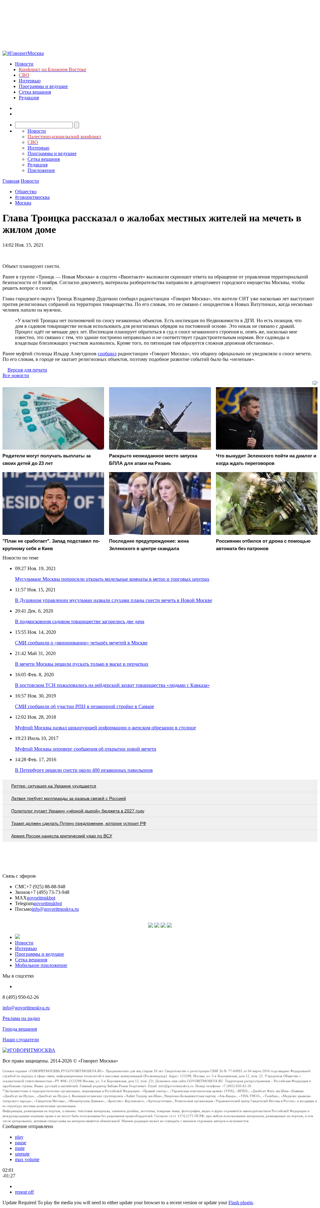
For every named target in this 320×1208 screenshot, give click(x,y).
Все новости (15, 375)
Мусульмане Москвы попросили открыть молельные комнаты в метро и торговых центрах (112, 579)
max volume (27, 1159)
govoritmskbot (41, 897)
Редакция (29, 97)
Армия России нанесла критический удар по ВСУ (61, 835)
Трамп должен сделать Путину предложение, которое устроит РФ (78, 823)
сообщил (107, 353)
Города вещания (19, 1029)
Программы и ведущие (43, 86)
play (19, 1137)
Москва (23, 202)
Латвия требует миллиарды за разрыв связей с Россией (68, 798)
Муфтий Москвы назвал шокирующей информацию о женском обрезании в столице (105, 727)
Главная (10, 181)
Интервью (30, 80)
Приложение (41, 170)
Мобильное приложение (41, 965)
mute (20, 1148)
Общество (26, 191)
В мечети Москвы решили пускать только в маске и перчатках (81, 664)
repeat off (24, 1192)
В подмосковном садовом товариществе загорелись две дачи (79, 621)
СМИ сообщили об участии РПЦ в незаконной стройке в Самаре (84, 706)
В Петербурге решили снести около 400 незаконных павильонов (84, 770)
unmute (22, 1153)
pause (20, 1142)
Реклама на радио (21, 1018)
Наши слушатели (20, 1039)
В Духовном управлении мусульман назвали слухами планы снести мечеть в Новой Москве (113, 600)
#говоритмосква (32, 197)
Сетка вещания (35, 92)
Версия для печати (27, 369)
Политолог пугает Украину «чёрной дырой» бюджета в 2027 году (77, 810)
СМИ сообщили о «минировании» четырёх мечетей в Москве (81, 642)
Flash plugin (240, 1202)
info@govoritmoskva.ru (55, 909)
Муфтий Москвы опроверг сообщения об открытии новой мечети (85, 749)
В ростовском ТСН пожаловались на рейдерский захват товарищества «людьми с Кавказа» (112, 685)
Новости (24, 64)
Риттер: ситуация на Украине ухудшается (53, 785)
